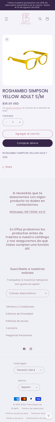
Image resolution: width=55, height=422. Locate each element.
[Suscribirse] (45, 293)
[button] (6, 18)
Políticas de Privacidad (19, 313)
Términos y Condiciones (20, 306)
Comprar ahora (27, 143)
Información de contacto (39, 418)
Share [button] (8, 166)
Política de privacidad (17, 413)
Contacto (11, 328)
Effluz (24, 404)
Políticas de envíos (17, 321)
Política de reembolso (33, 408)
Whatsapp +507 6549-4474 (27, 212)
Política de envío (14, 418)
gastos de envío (14, 108)
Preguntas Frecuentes (19, 335)
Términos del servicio (41, 413)
